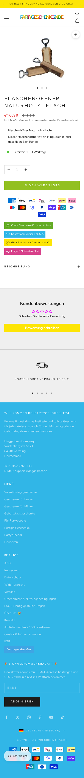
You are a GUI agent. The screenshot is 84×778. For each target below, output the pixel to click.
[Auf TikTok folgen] (62, 717)
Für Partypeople (15, 521)
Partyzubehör (13, 535)
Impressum (11, 570)
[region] (42, 372)
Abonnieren (22, 702)
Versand (9, 592)
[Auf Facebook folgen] (6, 717)
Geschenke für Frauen (19, 499)
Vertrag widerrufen (19, 649)
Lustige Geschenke (17, 528)
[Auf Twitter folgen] (18, 717)
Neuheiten (11, 542)
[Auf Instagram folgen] (29, 717)
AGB (7, 563)
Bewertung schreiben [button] (42, 328)
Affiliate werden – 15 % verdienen (27, 627)
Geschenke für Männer (19, 506)
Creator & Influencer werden (23, 634)
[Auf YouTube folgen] (51, 717)
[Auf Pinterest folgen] (40, 717)
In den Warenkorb (42, 185)
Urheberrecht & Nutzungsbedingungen (30, 599)
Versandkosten (28, 120)
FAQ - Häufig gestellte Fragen (24, 606)
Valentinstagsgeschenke (20, 492)
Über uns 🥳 (12, 613)
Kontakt (9, 620)
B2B (7, 641)
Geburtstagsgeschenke (19, 513)
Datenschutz (12, 577)
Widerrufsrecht (14, 585)
